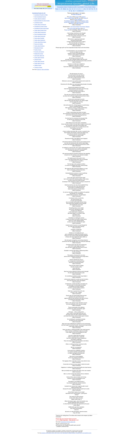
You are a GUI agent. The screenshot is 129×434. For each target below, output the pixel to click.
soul (69, 29)
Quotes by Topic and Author (43, 69)
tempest (83, 16)
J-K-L (84, 8)
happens (72, 20)
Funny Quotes (88, 7)
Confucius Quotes (38, 67)
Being (64, 8)
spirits (87, 20)
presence (79, 22)
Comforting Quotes (38, 22)
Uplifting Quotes (37, 65)
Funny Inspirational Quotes (40, 34)
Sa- (71, 10)
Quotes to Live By (72, 7)
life (45, 8)
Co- (70, 8)
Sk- (74, 10)
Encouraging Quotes (62, 7)
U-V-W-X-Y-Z (80, 10)
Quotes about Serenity (39, 57)
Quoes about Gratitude (39, 38)
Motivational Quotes (38, 47)
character (81, 23)
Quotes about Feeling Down (40, 30)
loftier (77, 23)
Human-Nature (75, 26)
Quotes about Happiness (39, 40)
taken (79, 28)
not (70, 28)
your (66, 29)
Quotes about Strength (39, 61)
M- (87, 8)
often (66, 18)
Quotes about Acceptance (40, 18)
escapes (69, 18)
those (72, 23)
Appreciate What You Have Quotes (42, 20)
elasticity (72, 22)
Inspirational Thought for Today (41, 14)
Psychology (82, 26)
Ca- (68, 8)
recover (66, 22)
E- (74, 8)
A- (59, 8)
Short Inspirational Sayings (40, 16)
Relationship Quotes (38, 53)
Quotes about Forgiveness (40, 32)
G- (78, 8)
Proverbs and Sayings (39, 51)
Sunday (74, 28)
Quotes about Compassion (40, 24)
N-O (90, 8)
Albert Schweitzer (77, 14)
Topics (56, 8)
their (69, 22)
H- (80, 8)
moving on (49, 8)
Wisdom (87, 26)
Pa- (92, 8)
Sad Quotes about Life (39, 55)
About (93, 7)
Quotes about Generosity (39, 36)
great (76, 19)
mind (84, 22)
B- (61, 8)
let (71, 28)
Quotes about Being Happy (40, 42)
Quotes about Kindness (39, 45)
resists (85, 18)
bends (76, 16)
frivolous (83, 20)
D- (72, 8)
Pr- (94, 8)
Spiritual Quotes (37, 59)
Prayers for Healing (38, 44)
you (84, 28)
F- (76, 8)
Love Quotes (81, 7)
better (73, 18)
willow (70, 16)
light (78, 20)
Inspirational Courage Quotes (40, 26)
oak (79, 18)
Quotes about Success (39, 63)
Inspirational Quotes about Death (41, 28)
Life (71, 26)
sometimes (67, 20)
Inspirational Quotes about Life (68, 421)
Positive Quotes (37, 49)
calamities (79, 19)
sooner (86, 22)
